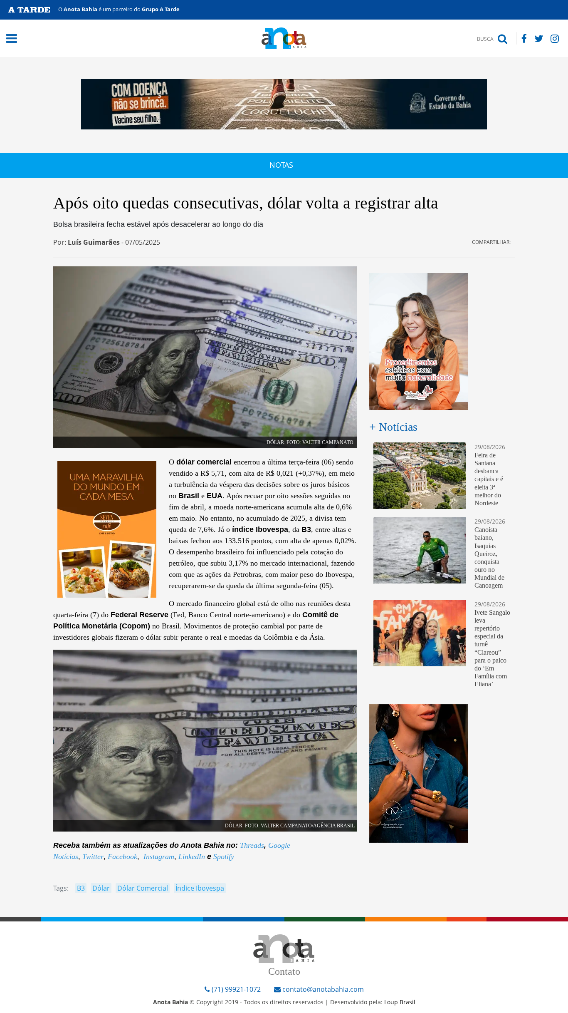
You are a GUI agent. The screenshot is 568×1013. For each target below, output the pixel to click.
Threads (252, 845)
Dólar (101, 888)
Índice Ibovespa (199, 888)
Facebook (122, 856)
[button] (61, 38)
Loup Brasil (399, 1002)
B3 (81, 888)
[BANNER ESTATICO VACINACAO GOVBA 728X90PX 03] (284, 103)
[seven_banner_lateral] (106, 528)
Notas (281, 165)
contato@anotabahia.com (323, 989)
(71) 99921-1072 (235, 989)
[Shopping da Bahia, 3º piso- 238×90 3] (418, 772)
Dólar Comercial (142, 888)
